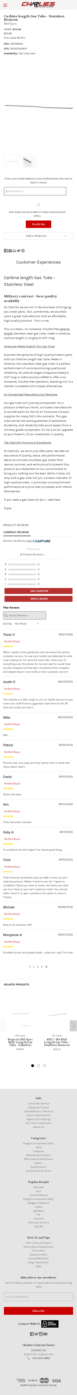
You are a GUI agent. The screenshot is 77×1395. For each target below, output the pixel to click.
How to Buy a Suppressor (38, 1246)
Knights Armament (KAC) (38, 1143)
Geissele (39, 1187)
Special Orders (38, 1254)
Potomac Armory (38, 1222)
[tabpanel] (20, 1024)
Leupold (38, 1218)
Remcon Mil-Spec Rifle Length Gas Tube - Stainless (20, 1042)
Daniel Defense (39, 1195)
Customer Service (38, 1103)
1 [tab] (32, 1065)
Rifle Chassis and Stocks (38, 1159)
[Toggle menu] (5, 5)
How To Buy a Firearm (38, 1242)
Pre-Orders (38, 1250)
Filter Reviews (11, 607)
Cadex (38, 1206)
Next (73, 1026)
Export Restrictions (38, 1115)
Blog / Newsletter (38, 1262)
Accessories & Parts (38, 1170)
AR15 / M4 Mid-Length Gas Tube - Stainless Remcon (57, 1042)
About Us (38, 1127)
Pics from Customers (39, 1123)
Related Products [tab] (16, 984)
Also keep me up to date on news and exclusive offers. (37, 214)
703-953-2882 (41, 1358)
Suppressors (39, 1167)
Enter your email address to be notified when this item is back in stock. (39, 180)
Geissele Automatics (38, 1155)
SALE (38, 1147)
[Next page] (46, 966)
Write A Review (39, 599)
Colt (38, 1191)
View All (38, 1226)
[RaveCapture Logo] (38, 541)
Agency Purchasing (38, 1119)
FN (38, 1214)
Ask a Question (39, 591)
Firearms (38, 1151)
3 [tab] (44, 1065)
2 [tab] (38, 1065)
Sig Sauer (38, 1210)
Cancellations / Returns (38, 1111)
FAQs (39, 1266)
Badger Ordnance (38, 1203)
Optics (38, 1163)
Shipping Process (38, 1107)
